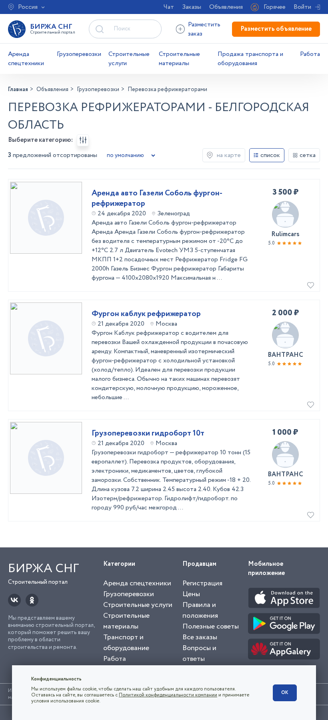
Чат (169, 7)
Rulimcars (285, 234)
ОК (284, 692)
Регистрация (202, 583)
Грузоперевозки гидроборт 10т (148, 433)
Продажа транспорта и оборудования (250, 59)
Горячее (275, 7)
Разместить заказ (204, 29)
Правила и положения (200, 610)
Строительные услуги (129, 59)
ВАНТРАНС (285, 355)
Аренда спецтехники (26, 59)
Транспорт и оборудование (126, 642)
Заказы (191, 7)
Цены (191, 594)
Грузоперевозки (79, 54)
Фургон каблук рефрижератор (146, 314)
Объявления (226, 7)
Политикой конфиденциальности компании (168, 695)
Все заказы (199, 637)
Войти (302, 7)
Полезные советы (210, 626)
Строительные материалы (179, 59)
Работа (310, 54)
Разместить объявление (276, 29)
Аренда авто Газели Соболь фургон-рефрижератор (157, 198)
